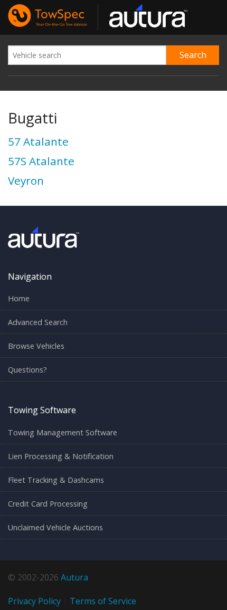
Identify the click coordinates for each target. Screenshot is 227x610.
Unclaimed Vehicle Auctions (55, 527)
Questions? (27, 370)
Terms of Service (103, 601)
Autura (74, 577)
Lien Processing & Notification (61, 456)
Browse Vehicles (36, 346)
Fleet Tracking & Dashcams (56, 480)
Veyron (26, 180)
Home (19, 298)
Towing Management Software (62, 432)
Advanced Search (38, 322)
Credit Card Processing (48, 504)
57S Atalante (41, 161)
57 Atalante (38, 141)
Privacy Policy (34, 601)
